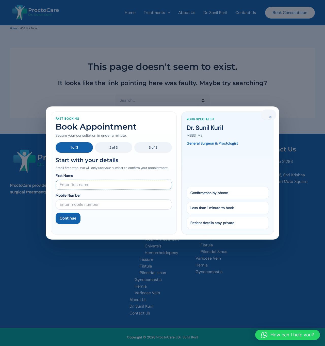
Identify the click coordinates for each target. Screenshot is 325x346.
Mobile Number (68, 195)
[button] (287, 335)
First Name (64, 175)
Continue (68, 218)
